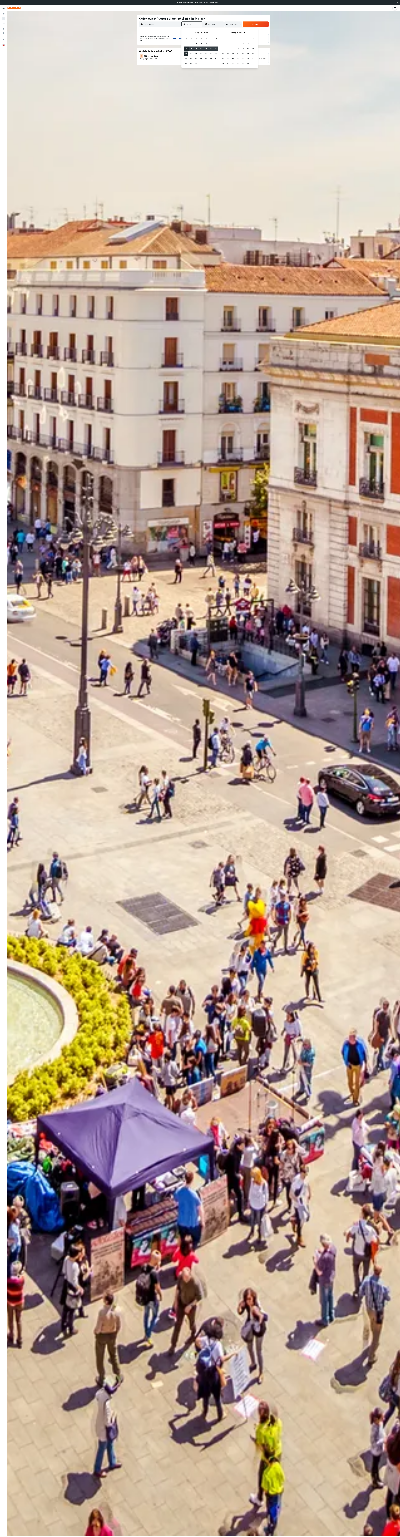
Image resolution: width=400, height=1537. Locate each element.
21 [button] (186, 59)
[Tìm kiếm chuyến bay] (3, 14)
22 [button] (191, 59)
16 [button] (196, 54)
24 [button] (201, 59)
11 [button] (206, 49)
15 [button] (191, 54)
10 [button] (201, 49)
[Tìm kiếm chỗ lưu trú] (3, 18)
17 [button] (201, 54)
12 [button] (211, 49)
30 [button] (196, 64)
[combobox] (162, 24)
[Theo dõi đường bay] (3, 33)
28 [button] (186, 64)
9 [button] (196, 49)
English (216, 2)
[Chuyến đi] (3, 39)
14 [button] (186, 54)
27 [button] (216, 59)
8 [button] (191, 49)
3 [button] (201, 44)
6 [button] (216, 44)
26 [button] (211, 59)
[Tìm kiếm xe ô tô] (3, 23)
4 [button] (206, 44)
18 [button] (206, 54)
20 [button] (216, 54)
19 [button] (211, 54)
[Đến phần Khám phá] (3, 29)
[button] (397, 2)
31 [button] (248, 64)
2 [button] (196, 44)
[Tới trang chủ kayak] (14, 8)
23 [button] (196, 59)
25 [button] (206, 59)
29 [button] (191, 64)
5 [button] (211, 44)
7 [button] (186, 49)
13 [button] (216, 49)
